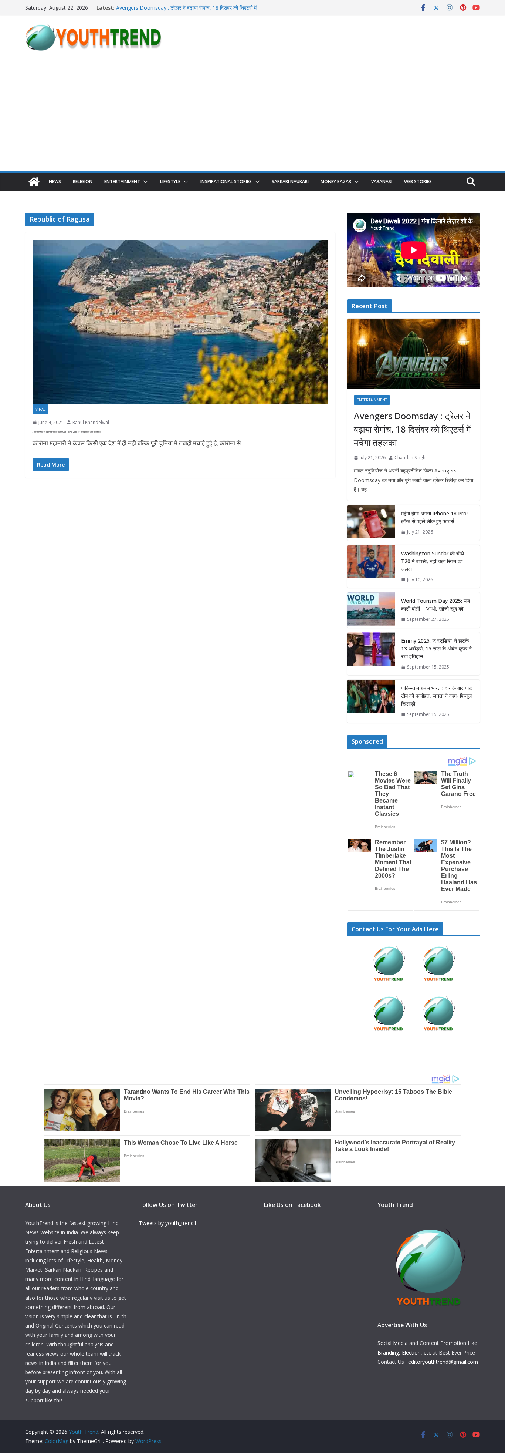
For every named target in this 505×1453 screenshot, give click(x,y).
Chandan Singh (410, 457)
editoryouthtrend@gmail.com (443, 1361)
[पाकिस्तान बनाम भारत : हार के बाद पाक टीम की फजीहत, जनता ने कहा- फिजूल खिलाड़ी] (371, 701)
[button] (144, 181)
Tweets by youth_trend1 (168, 1223)
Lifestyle (170, 181)
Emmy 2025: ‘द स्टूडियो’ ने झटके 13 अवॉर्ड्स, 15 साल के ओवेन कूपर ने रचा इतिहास (436, 648)
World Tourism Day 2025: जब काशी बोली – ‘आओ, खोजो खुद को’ (435, 604)
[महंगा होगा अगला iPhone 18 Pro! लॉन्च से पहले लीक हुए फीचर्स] (371, 523)
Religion (82, 181)
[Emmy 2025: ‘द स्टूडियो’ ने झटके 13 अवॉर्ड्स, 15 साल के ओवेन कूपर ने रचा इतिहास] (371, 654)
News (55, 181)
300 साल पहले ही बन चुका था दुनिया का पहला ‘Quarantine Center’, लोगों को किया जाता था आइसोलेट (67, 432)
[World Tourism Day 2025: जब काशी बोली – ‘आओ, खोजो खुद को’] (371, 610)
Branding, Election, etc (404, 1352)
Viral (40, 409)
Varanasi (381, 181)
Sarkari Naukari (290, 181)
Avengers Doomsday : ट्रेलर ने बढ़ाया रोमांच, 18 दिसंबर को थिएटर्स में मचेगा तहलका (412, 429)
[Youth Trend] (34, 182)
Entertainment (122, 181)
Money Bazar (336, 181)
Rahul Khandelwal (90, 422)
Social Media (392, 1342)
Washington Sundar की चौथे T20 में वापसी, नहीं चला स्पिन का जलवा (432, 561)
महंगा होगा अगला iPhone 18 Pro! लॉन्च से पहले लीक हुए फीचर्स (434, 517)
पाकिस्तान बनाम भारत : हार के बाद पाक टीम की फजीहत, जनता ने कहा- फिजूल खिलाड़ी (436, 696)
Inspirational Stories (226, 181)
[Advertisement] (252, 116)
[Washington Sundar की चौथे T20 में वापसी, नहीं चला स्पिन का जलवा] (371, 566)
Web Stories (418, 181)
